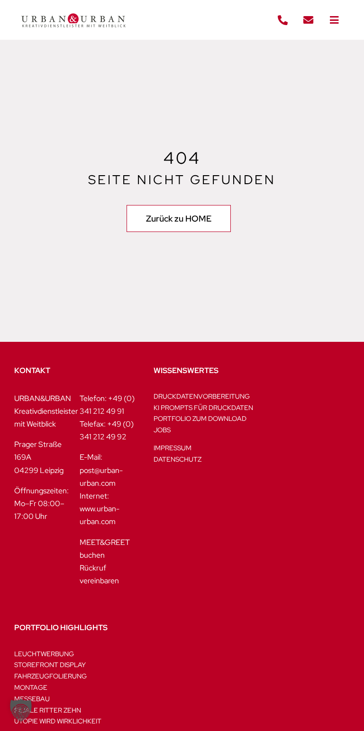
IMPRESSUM (172, 448)
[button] (21, 710)
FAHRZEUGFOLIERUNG (50, 676)
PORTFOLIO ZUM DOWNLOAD (200, 418)
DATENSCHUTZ (177, 459)
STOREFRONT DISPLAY (50, 664)
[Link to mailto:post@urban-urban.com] (308, 20)
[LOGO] (73, 8)
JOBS (162, 430)
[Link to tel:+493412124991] (282, 20)
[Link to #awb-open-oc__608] (334, 20)
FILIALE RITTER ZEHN (47, 710)
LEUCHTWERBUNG (44, 654)
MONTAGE (30, 687)
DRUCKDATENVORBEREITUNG (202, 396)
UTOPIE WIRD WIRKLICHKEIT (57, 721)
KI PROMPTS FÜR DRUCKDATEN (203, 407)
